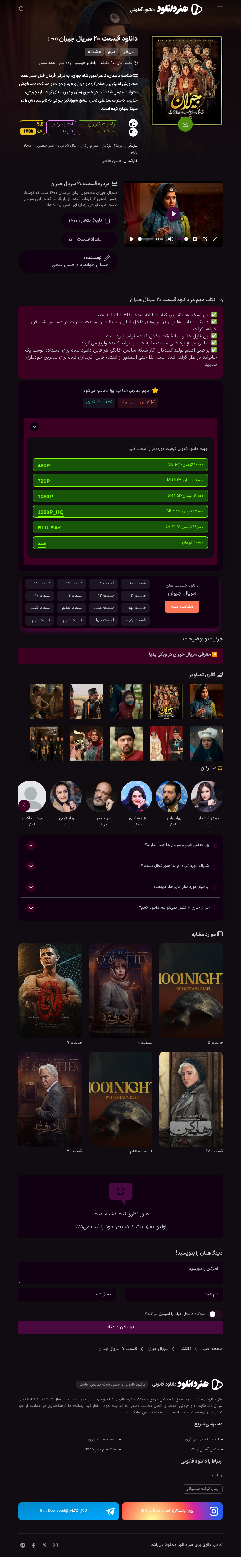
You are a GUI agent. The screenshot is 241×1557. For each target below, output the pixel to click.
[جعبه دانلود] (185, 124)
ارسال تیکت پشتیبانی (203, 1489)
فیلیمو (80, 63)
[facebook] (33, 1546)
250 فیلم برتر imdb (101, 1449)
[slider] (146, 239)
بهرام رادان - (87, 145)
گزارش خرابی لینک (135, 402)
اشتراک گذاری (96, 402)
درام (111, 52)
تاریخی (129, 52)
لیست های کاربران (102, 1439)
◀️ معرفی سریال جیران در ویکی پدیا (183, 655)
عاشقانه (94, 52)
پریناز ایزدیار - (110, 145)
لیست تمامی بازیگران (202, 1439)
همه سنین (47, 63)
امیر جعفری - (42, 145)
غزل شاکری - (65, 145)
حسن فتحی (111, 161)
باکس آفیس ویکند (204, 1449)
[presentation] (217, 805)
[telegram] (22, 1546)
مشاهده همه (182, 606)
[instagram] (55, 1546)
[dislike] (133, 132)
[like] (133, 123)
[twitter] (44, 1546)
